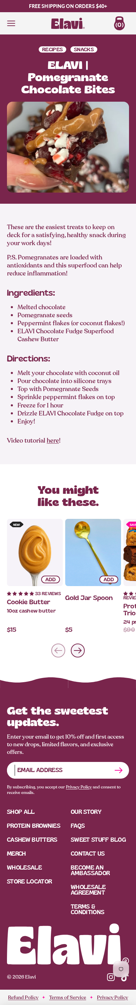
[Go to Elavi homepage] (68, 944)
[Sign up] (118, 770)
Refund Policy (23, 997)
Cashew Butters (32, 839)
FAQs (78, 826)
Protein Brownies (33, 826)
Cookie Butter (28, 602)
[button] (21, 593)
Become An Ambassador (90, 870)
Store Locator (29, 881)
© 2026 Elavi (21, 977)
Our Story (86, 812)
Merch (16, 853)
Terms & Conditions (87, 909)
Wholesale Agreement (88, 890)
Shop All (21, 812)
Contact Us (88, 853)
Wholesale (24, 867)
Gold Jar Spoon (89, 597)
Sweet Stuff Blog (98, 839)
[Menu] (11, 23)
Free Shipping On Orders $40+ (68, 6)
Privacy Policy (79, 787)
